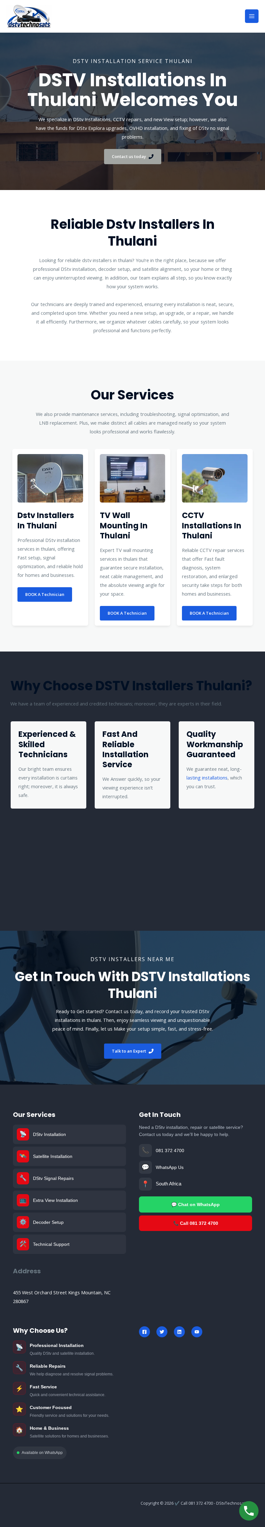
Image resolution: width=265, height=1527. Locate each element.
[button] (132, 156)
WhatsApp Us (170, 1167)
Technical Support (51, 1244)
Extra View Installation (55, 1200)
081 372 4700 (170, 1150)
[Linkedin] (179, 1331)
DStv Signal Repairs (53, 1178)
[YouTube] (196, 1331)
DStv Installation (49, 1134)
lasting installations (207, 777)
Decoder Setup (48, 1222)
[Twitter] (161, 1331)
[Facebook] (144, 1331)
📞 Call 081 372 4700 (195, 1223)
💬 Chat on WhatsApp (195, 1204)
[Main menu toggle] (252, 16)
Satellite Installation (52, 1156)
